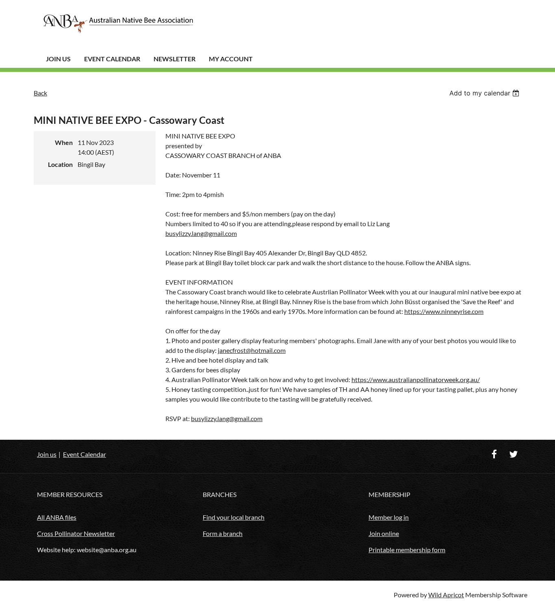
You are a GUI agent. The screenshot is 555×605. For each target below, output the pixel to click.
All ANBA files (56, 517)
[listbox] (485, 93)
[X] (513, 454)
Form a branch (223, 533)
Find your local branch (233, 517)
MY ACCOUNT (231, 59)
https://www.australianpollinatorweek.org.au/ (415, 379)
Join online (384, 533)
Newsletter (174, 59)
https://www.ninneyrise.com (443, 311)
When (64, 142)
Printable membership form (407, 549)
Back (40, 93)
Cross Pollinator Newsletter (76, 533)
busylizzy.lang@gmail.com (201, 233)
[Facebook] (494, 454)
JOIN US (58, 59)
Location (60, 164)
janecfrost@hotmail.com (252, 350)
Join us (46, 454)
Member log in (389, 517)
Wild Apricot (446, 595)
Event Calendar (112, 59)
